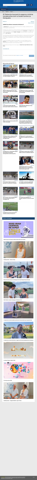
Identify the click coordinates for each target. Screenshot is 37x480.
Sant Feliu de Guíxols (30, 196)
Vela (20, 119)
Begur (17, 104)
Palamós (32, 21)
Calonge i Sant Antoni (30, 119)
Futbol (11, 11)
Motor (4, 119)
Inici (3, 11)
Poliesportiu (21, 104)
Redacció (5, 21)
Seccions (4, 9)
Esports (7, 11)
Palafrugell (32, 150)
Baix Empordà (31, 180)
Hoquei (20, 150)
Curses (4, 89)
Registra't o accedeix (19, 55)
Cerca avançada (5, 6)
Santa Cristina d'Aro (14, 89)
